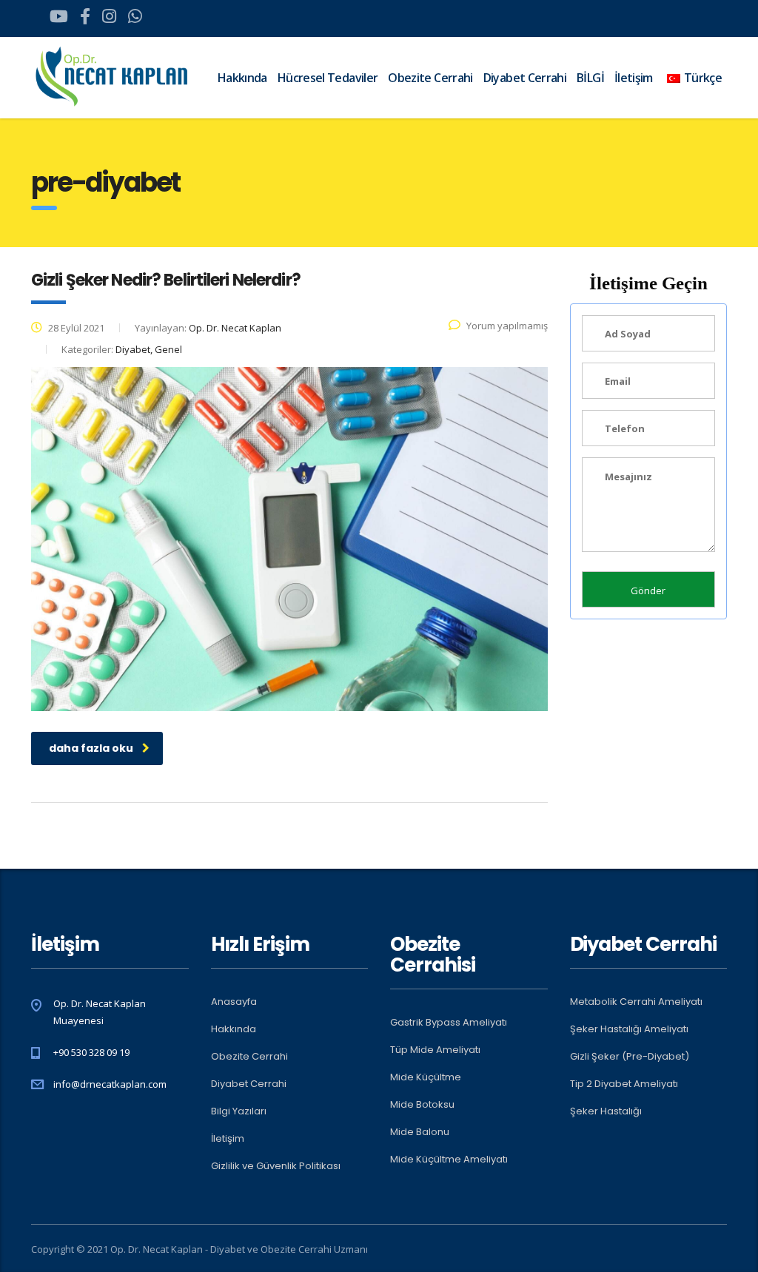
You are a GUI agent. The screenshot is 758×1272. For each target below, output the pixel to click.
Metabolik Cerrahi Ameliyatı (636, 1002)
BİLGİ (590, 78)
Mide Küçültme (425, 1077)
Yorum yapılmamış (507, 325)
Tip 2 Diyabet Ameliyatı (624, 1084)
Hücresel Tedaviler (328, 78)
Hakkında (242, 78)
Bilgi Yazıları (238, 1111)
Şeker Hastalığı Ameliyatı (629, 1029)
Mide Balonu (419, 1132)
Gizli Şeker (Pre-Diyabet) (629, 1057)
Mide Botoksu (422, 1105)
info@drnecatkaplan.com (110, 1084)
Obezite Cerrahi (430, 78)
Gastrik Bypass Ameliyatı (448, 1023)
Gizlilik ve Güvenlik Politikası (276, 1166)
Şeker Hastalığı (606, 1111)
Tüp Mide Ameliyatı (435, 1050)
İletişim (227, 1139)
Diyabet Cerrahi (524, 78)
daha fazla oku (91, 748)
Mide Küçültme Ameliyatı (449, 1159)
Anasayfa (234, 1002)
